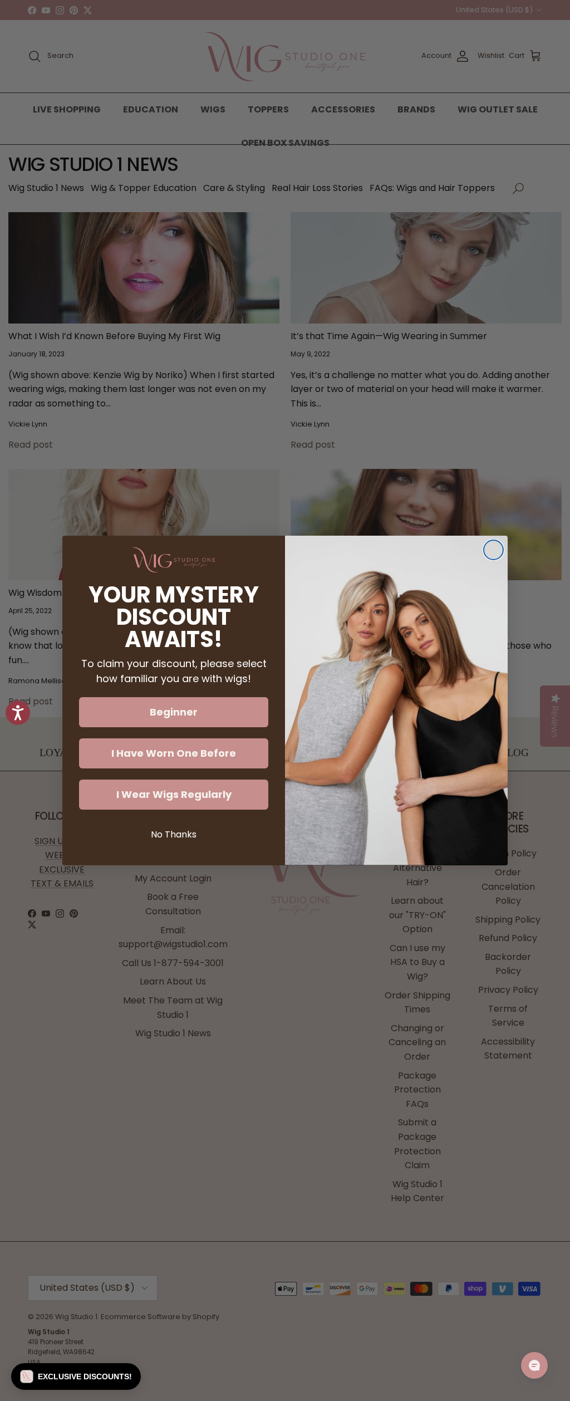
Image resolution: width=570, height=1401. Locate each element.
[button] (76, 1376)
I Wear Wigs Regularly (174, 794)
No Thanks (173, 834)
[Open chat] (534, 1365)
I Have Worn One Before (173, 753)
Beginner (174, 712)
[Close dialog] (493, 550)
